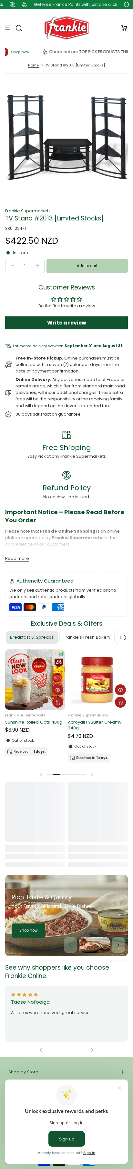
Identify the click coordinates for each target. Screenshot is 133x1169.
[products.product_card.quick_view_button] (57, 689)
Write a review (66, 322)
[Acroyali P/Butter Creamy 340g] (98, 679)
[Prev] (70, 945)
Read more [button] (17, 558)
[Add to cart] (57, 702)
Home (33, 65)
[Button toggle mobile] (9, 28)
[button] (18, 27)
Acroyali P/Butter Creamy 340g (94, 725)
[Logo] (66, 28)
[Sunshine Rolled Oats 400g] (35, 679)
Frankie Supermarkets (28, 211)
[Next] (118, 945)
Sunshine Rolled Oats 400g (33, 722)
